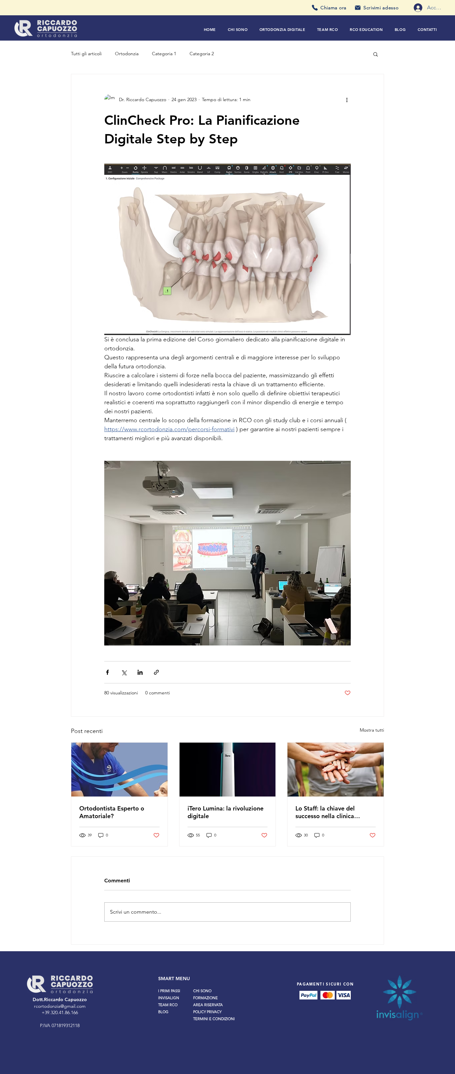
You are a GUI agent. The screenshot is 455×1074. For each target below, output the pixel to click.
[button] (282, 29)
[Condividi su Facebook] (107, 672)
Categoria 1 (164, 54)
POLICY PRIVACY (207, 1011)
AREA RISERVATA (208, 1004)
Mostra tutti (372, 730)
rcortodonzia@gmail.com (60, 1006)
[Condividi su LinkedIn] (140, 672)
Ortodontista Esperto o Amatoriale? (111, 812)
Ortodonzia (127, 54)
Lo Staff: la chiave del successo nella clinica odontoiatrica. (325, 812)
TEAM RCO (168, 1004)
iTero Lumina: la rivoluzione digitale (225, 812)
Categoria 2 (202, 54)
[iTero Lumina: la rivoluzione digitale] (228, 770)
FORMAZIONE (205, 997)
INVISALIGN (168, 997)
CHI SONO (202, 990)
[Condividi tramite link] (156, 672)
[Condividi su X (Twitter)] (124, 672)
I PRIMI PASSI (169, 990)
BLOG (163, 1011)
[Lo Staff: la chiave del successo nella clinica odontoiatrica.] (335, 770)
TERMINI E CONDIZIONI (214, 1018)
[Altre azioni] (347, 99)
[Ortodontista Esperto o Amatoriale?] (119, 770)
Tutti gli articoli (86, 54)
